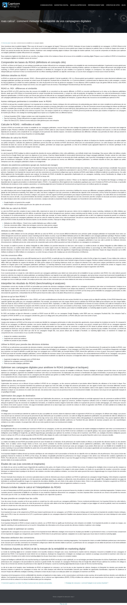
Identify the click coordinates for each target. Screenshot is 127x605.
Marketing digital (61, 5)
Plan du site (63, 604)
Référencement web (96, 5)
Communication (46, 5)
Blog (124, 5)
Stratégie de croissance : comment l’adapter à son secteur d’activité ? (87, 583)
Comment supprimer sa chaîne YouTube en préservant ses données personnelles (27, 583)
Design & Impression (78, 5)
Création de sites (113, 5)
